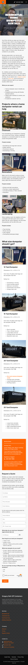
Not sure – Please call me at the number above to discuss (12, 544)
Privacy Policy (21, 657)
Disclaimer (14, 657)
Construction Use (6, 617)
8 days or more (6, 542)
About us (4, 628)
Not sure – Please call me (9, 563)
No (4, 571)
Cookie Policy (7, 657)
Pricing (3, 631)
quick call (10, 78)
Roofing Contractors (6, 620)
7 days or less (6, 540)
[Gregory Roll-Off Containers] (3, 2)
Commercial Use (5, 615)
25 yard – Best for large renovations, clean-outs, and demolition (13, 557)
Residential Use (5, 613)
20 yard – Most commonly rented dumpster (13, 555)
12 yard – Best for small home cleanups (12, 550)
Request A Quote (6, 633)
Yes (4, 569)
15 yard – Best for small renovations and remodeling (12, 552)
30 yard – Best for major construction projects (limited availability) (12, 560)
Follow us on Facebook (9, 647)
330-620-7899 (10, 459)
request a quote (22, 77)
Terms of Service (14, 659)
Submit (5, 581)
